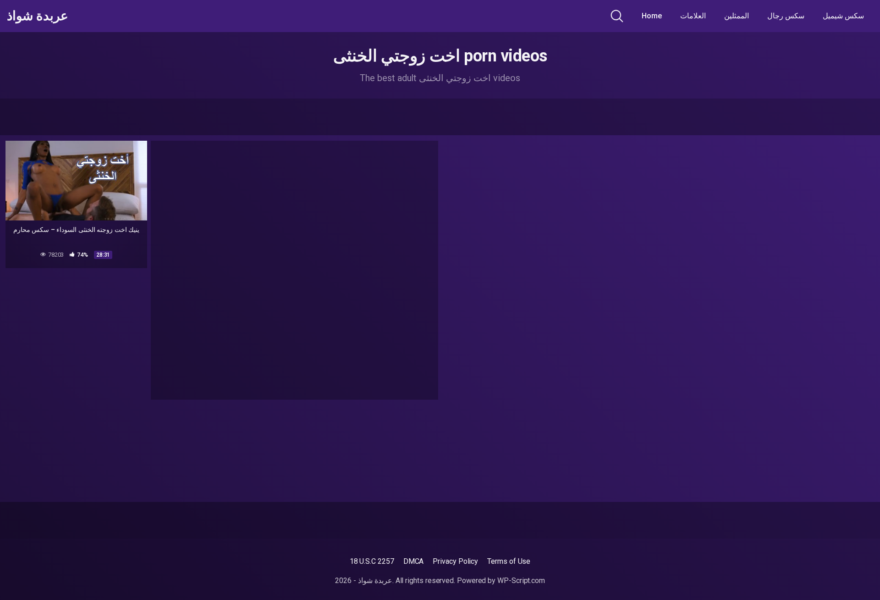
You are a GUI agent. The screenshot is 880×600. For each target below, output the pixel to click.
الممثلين (736, 15)
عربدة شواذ (37, 16)
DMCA (413, 561)
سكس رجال (785, 15)
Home (652, 15)
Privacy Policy (455, 561)
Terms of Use (508, 561)
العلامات (693, 15)
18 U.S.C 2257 (372, 561)
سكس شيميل (843, 15)
